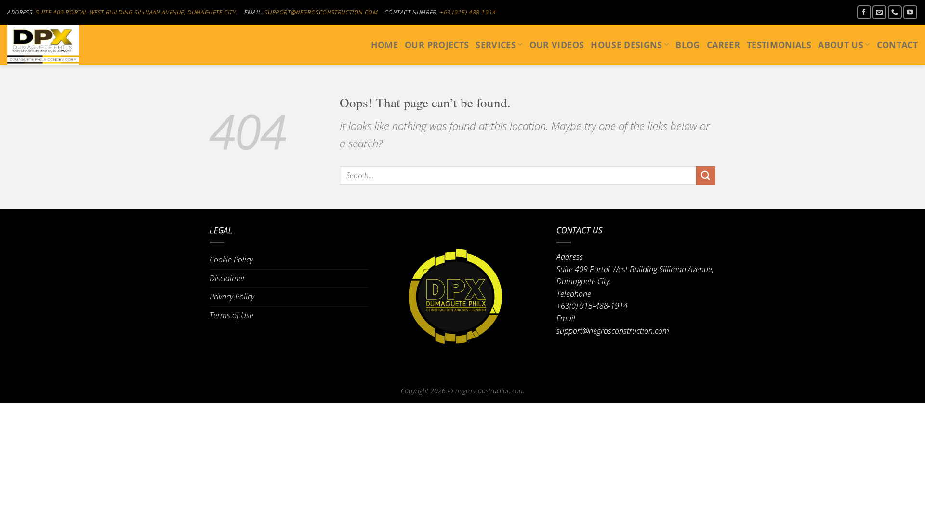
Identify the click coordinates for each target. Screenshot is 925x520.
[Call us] (895, 12)
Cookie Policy (231, 259)
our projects (437, 45)
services (496, 45)
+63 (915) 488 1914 (468, 12)
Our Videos (556, 45)
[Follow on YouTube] (910, 12)
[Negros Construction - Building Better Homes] (55, 45)
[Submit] (705, 175)
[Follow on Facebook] (864, 12)
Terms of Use (231, 315)
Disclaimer (227, 278)
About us (840, 45)
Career (723, 45)
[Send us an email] (879, 12)
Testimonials (779, 45)
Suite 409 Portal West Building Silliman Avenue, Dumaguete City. (137, 12)
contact (897, 45)
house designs (626, 45)
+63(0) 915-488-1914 (592, 305)
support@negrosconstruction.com (321, 12)
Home (384, 45)
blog (687, 45)
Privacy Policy (232, 296)
